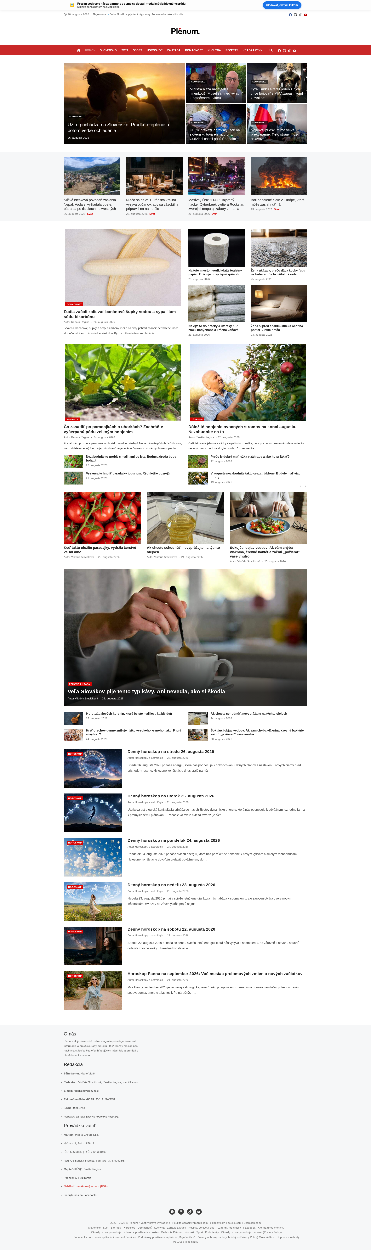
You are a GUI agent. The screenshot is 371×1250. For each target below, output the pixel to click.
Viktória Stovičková (82, 556)
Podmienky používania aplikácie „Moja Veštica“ (166, 1237)
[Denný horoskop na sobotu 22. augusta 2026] (93, 946)
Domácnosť (194, 50)
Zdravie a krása (79, 684)
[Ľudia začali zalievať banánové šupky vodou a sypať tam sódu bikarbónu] (123, 267)
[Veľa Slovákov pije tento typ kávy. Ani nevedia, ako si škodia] (185, 637)
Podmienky (70, 1177)
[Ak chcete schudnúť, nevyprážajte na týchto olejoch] (198, 718)
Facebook (249, 1227)
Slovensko (108, 50)
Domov (90, 50)
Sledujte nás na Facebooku (80, 1195)
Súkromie (85, 1177)
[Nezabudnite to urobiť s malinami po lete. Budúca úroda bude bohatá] (73, 461)
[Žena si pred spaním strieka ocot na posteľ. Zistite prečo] (279, 303)
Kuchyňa (214, 50)
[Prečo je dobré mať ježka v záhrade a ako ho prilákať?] (198, 461)
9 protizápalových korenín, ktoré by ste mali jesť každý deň (129, 713)
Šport (137, 50)
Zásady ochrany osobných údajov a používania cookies (125, 1232)
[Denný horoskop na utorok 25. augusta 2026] (93, 812)
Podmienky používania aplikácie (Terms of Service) (104, 1237)
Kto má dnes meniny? (271, 1227)
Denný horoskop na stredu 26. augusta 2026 (171, 751)
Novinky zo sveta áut (201, 1227)
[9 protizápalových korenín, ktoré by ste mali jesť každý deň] (73, 718)
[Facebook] (290, 14)
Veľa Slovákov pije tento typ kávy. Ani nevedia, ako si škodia (146, 691)
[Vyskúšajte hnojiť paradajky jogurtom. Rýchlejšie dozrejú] (73, 478)
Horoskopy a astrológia (149, 757)
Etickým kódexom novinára (102, 1116)
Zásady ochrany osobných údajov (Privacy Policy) (251, 1232)
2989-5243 (78, 1107)
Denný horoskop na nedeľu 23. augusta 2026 (171, 885)
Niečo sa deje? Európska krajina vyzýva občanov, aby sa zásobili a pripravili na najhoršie (152, 204)
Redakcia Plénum (171, 1232)
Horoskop (155, 50)
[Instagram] (295, 14)
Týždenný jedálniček (228, 1227)
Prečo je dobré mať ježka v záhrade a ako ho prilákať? (250, 456)
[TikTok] (300, 14)
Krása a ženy (252, 50)
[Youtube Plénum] (305, 14)
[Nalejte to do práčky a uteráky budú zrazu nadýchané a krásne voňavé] (216, 303)
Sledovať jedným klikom (282, 5)
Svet (124, 50)
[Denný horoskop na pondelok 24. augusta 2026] (93, 857)
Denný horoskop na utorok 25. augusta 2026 (171, 796)
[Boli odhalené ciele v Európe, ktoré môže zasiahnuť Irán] (279, 176)
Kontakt (189, 1232)
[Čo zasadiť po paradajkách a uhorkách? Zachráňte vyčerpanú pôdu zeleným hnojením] (123, 382)
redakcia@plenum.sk (86, 1090)
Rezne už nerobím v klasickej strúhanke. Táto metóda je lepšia (148, 14)
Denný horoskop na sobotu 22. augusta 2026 (171, 929)
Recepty (231, 50)
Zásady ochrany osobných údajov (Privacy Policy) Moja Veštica (235, 1237)
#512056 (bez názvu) (186, 1241)
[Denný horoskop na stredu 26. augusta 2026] (93, 768)
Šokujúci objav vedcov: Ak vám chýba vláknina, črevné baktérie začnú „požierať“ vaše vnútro (182, 552)
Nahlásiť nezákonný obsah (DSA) (86, 1186)
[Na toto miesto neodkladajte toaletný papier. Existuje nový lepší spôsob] (216, 248)
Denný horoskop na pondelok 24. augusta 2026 (174, 840)
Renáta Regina (80, 321)
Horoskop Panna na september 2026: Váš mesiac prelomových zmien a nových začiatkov (215, 973)
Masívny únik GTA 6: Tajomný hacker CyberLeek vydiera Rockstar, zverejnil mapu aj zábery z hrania (216, 204)
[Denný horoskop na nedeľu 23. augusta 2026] (93, 901)
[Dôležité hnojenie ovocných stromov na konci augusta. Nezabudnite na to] (248, 382)
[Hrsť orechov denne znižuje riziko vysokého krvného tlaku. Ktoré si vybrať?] (73, 735)
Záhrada (173, 50)
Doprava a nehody (288, 1237)
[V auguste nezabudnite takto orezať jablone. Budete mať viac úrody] (198, 478)
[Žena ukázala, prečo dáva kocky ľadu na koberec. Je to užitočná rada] (279, 248)
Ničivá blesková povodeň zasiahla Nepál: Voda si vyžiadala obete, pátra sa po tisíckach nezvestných (90, 204)
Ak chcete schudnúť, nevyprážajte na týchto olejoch (249, 713)
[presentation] (300, 486)
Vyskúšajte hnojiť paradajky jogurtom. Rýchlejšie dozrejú (128, 473)
